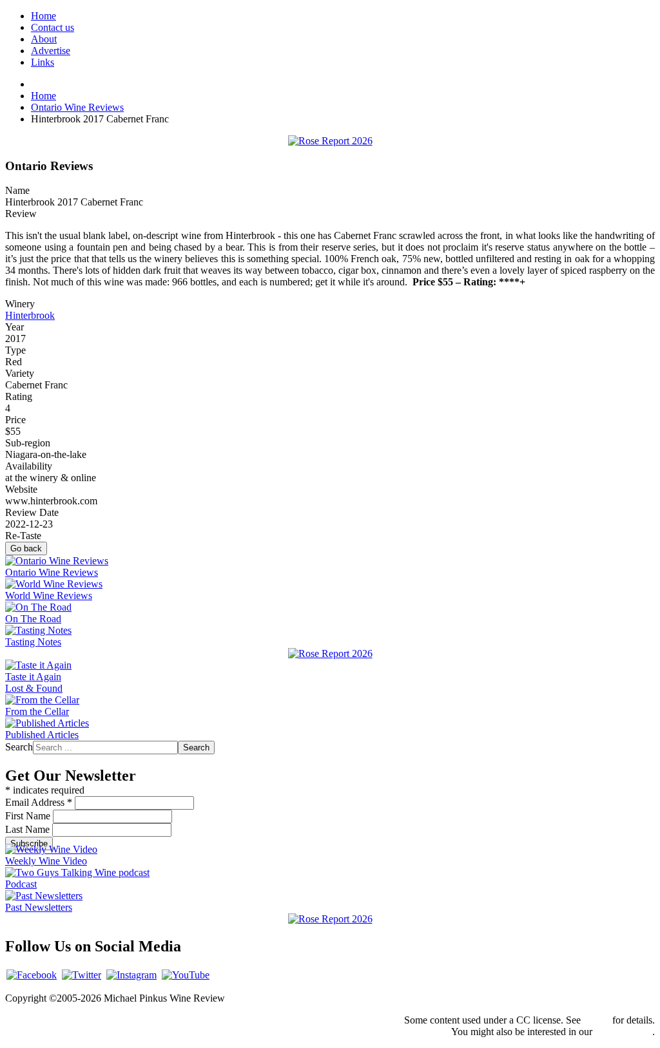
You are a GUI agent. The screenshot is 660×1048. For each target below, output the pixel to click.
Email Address (38, 802)
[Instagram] (131, 974)
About (44, 38)
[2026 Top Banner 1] (330, 140)
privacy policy (623, 1031)
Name (17, 190)
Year (14, 326)
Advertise (50, 50)
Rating (18, 396)
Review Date (32, 512)
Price (15, 419)
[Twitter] (81, 974)
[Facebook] (31, 974)
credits (596, 1020)
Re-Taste (23, 535)
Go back (26, 548)
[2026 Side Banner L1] (330, 653)
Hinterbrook (30, 315)
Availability (28, 466)
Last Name (28, 829)
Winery (20, 303)
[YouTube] (185, 974)
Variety (19, 373)
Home (43, 15)
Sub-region (27, 442)
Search (19, 746)
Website (21, 489)
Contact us (52, 27)
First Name (29, 815)
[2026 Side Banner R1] (330, 918)
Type (15, 350)
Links (42, 62)
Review (21, 213)
